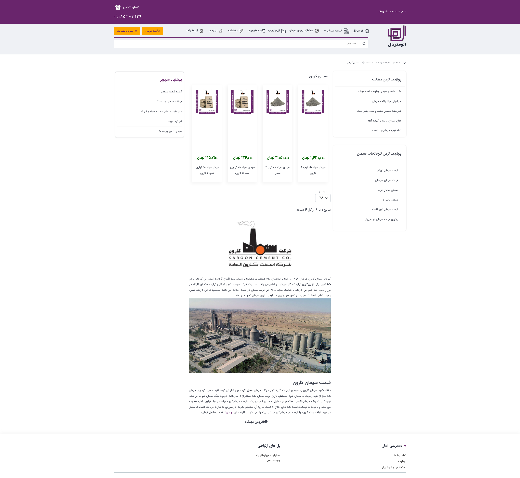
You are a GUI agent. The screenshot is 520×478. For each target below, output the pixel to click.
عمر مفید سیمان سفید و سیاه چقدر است (379, 111)
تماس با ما (400, 455)
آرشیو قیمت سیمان (171, 92)
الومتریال (228, 412)
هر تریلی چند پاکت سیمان (386, 101)
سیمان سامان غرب (388, 190)
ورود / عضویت (125, 31)
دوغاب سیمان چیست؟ (169, 102)
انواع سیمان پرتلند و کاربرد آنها (384, 121)
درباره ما (401, 461)
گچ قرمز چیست (173, 121)
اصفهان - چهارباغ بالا (268, 455)
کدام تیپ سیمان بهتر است (386, 130)
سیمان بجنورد (390, 200)
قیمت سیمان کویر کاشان (385, 209)
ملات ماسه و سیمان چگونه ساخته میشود (379, 91)
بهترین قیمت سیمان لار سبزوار (381, 219)
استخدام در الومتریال (394, 467)
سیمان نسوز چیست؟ (170, 131)
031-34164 (274, 461)
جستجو (364, 44)
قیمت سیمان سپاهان (386, 180)
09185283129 (128, 17)
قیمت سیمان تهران (387, 170)
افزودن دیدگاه (254, 422)
